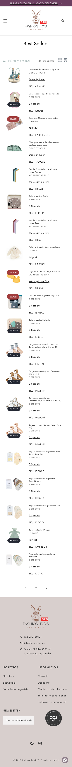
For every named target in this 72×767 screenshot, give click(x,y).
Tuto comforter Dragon (39, 529)
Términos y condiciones (52, 695)
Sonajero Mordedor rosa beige (43, 118)
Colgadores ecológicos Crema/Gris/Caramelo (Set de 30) (45, 399)
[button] (7, 20)
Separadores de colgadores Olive (45, 505)
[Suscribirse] (30, 720)
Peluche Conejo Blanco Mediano (44, 247)
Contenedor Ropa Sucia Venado (44, 93)
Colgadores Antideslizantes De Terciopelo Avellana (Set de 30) (43, 345)
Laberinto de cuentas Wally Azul (44, 69)
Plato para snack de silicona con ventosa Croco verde (44, 143)
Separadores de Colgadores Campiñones (42, 479)
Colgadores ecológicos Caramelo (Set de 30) (44, 372)
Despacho (44, 682)
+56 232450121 (33, 637)
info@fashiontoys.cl (34, 643)
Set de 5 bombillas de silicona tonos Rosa (43, 221)
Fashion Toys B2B (30, 760)
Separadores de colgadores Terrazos (42, 555)
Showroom (9, 682)
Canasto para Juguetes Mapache (44, 295)
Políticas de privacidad (52, 702)
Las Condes (44, 653)
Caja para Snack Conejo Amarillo (44, 271)
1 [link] (26, 588)
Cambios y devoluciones (52, 689)
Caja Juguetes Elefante (39, 320)
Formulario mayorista (15, 689)
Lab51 (56, 760)
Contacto (43, 676)
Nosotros (8, 676)
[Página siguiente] (46, 588)
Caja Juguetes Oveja (38, 196)
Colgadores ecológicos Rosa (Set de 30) (46, 426)
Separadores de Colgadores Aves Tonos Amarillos (44, 453)
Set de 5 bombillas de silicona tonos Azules (43, 170)
